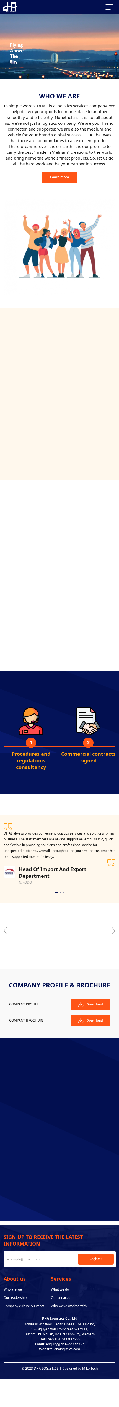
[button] (51, 446)
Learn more (59, 177)
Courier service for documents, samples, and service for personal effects (88, 390)
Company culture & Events (24, 1306)
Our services (60, 1297)
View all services (59, 454)
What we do (60, 1289)
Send (60, 1207)
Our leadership (15, 1297)
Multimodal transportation (30, 380)
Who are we (13, 1289)
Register (95, 1259)
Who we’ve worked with (69, 1306)
